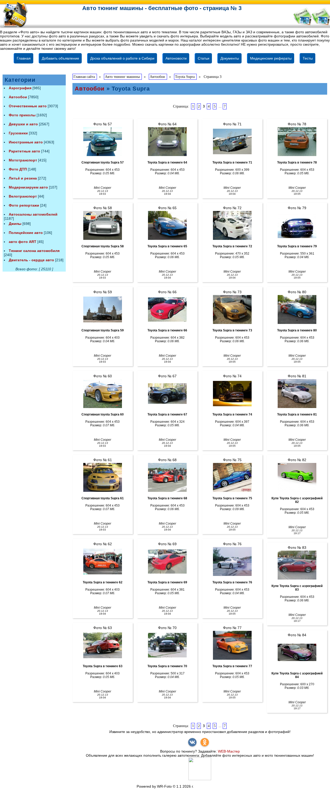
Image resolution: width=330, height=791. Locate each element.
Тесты (308, 58)
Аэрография (20, 88)
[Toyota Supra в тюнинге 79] (297, 225)
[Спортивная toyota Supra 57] (103, 141)
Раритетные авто (24, 151)
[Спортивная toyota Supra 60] (103, 393)
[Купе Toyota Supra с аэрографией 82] (297, 477)
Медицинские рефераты (271, 58)
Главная (24, 58)
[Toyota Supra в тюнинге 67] (167, 393)
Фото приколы (22, 115)
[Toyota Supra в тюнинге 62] (103, 561)
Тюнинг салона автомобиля (34, 251)
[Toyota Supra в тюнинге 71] (232, 141)
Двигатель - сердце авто (31, 260)
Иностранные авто (26, 142)
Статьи (203, 58)
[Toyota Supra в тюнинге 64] (167, 141)
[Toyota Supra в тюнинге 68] (167, 477)
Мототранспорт (23, 160)
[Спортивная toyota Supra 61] (103, 477)
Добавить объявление (60, 58)
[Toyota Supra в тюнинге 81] (297, 393)
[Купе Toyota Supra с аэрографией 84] (297, 652)
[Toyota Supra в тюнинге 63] (103, 645)
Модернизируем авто (28, 187)
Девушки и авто (23, 124)
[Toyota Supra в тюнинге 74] (232, 393)
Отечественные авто (28, 106)
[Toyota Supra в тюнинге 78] (297, 141)
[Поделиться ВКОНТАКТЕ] (192, 742)
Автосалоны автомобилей (33, 214)
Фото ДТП (18, 169)
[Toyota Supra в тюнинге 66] (167, 309)
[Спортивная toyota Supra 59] (103, 309)
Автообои (18, 97)
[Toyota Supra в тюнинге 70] (167, 645)
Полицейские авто (26, 233)
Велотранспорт (23, 196)
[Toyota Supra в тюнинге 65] (167, 225)
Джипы (15, 224)
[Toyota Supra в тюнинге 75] (232, 477)
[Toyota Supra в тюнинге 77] (232, 645)
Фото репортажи (24, 205)
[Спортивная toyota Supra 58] (103, 225)
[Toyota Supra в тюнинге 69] (167, 561)
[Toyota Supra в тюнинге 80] (297, 309)
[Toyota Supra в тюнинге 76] (232, 561)
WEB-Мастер (229, 751)
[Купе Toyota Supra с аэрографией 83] (297, 565)
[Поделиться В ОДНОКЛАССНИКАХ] (204, 742)
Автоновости (176, 58)
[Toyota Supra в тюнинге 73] (232, 309)
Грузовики (18, 133)
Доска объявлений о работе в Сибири (122, 58)
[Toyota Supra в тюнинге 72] (232, 225)
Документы (229, 58)
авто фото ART (22, 242)
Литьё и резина (23, 178)
